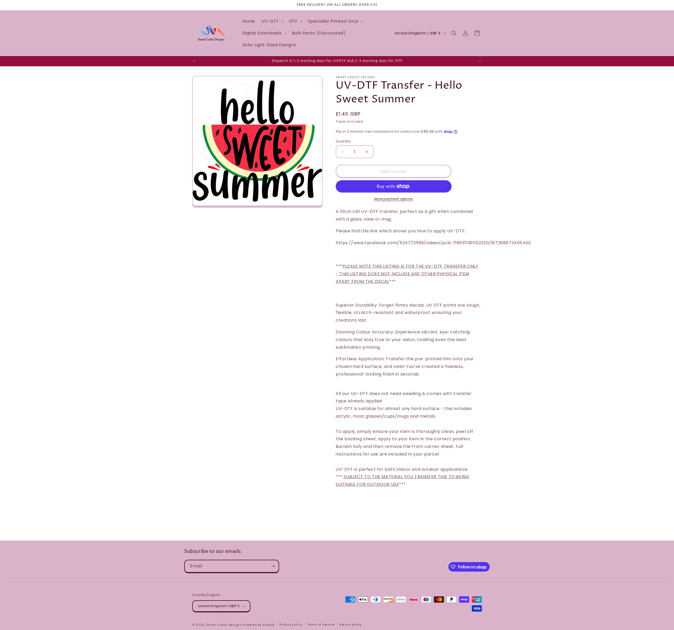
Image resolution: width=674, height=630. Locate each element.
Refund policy (350, 624)
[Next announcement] (480, 61)
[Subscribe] (273, 566)
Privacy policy (291, 624)
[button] (272, 21)
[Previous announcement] (194, 61)
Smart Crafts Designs (224, 625)
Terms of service (320, 624)
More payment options (393, 199)
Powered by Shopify (259, 625)
